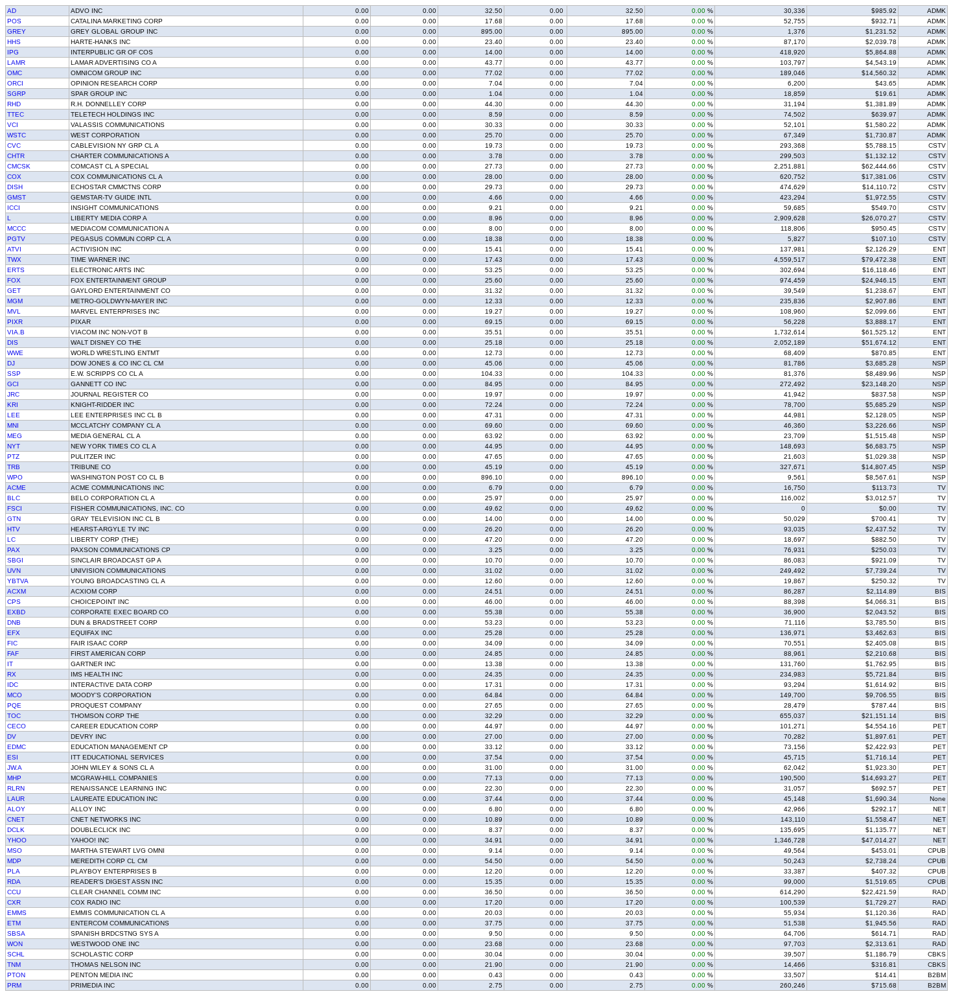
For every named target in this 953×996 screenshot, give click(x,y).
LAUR (16, 798)
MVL (14, 311)
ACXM (16, 591)
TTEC (15, 114)
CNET (16, 819)
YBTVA (18, 581)
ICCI (13, 207)
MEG (14, 435)
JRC (13, 394)
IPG (13, 52)
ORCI (15, 83)
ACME (16, 487)
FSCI (14, 508)
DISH (15, 187)
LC (11, 539)
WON (15, 943)
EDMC (16, 746)
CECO (16, 726)
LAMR (16, 62)
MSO (14, 850)
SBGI (15, 560)
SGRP (16, 93)
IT (10, 663)
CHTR (16, 155)
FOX (14, 280)
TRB (13, 466)
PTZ (13, 456)
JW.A (14, 767)
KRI (12, 404)
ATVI (14, 249)
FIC (12, 643)
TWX (14, 259)
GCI (13, 384)
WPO (15, 477)
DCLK (16, 829)
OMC (14, 72)
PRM (14, 985)
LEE (13, 415)
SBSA (16, 933)
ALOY (16, 809)
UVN (14, 570)
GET (14, 290)
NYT (13, 446)
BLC (13, 498)
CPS (14, 601)
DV (11, 736)
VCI (12, 124)
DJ (11, 363)
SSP (14, 373)
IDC (12, 684)
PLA (13, 871)
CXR (14, 902)
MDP (14, 860)
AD (11, 10)
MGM (15, 301)
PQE (14, 705)
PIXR (15, 321)
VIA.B (16, 332)
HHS (14, 41)
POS (14, 21)
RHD (14, 104)
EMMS (17, 912)
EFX (13, 632)
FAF (13, 653)
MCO (14, 695)
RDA (14, 881)
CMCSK (18, 166)
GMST (16, 197)
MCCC (16, 228)
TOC (14, 715)
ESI (12, 757)
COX (14, 176)
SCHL (16, 954)
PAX (13, 549)
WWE (15, 352)
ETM (14, 923)
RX (11, 674)
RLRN (16, 788)
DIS (12, 342)
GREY (16, 31)
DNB (14, 622)
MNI (13, 425)
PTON (16, 975)
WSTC (16, 135)
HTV (13, 529)
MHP (14, 778)
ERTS (16, 269)
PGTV (16, 238)
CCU (14, 892)
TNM (14, 964)
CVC (14, 145)
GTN (14, 518)
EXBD (16, 612)
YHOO (17, 840)
